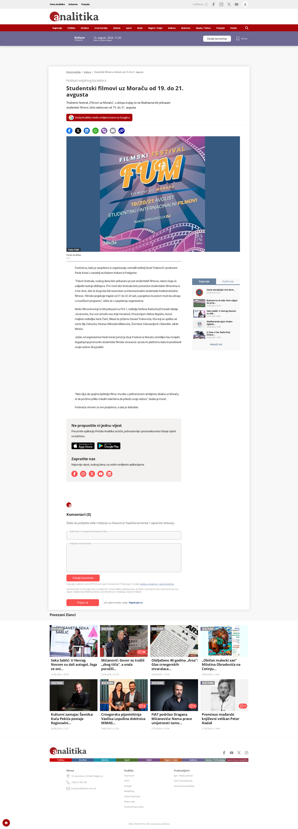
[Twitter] (78, 131)
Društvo (85, 28)
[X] (92, 474)
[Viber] (104, 131)
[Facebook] (69, 131)
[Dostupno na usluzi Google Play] (108, 445)
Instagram (221, 4)
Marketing (129, 791)
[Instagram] (83, 474)
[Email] (113, 131)
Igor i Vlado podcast (183, 775)
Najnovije (57, 28)
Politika (71, 28)
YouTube (236, 4)
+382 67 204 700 (79, 782)
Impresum (129, 775)
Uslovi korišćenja (132, 796)
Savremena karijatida (237, 760)
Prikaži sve (216, 344)
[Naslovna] (6, 823)
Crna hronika (101, 28)
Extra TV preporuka (183, 780)
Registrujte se (135, 602)
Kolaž (140, 28)
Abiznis (116, 28)
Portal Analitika (73, 72)
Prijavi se (82, 602)
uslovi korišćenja (166, 583)
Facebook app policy (134, 806)
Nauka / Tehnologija (215, 760)
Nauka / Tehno (203, 28)
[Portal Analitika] (74, 16)
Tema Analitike (57, 4)
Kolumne (73, 4)
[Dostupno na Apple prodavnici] (83, 445)
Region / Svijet (155, 28)
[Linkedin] (87, 131)
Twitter (229, 4)
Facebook (213, 4)
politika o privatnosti (149, 583)
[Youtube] (100, 474)
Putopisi (85, 4)
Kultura (172, 28)
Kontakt (128, 786)
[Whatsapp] (95, 131)
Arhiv (126, 780)
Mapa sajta (129, 801)
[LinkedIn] (109, 474)
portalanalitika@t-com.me (83, 788)
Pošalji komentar (83, 578)
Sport (129, 28)
